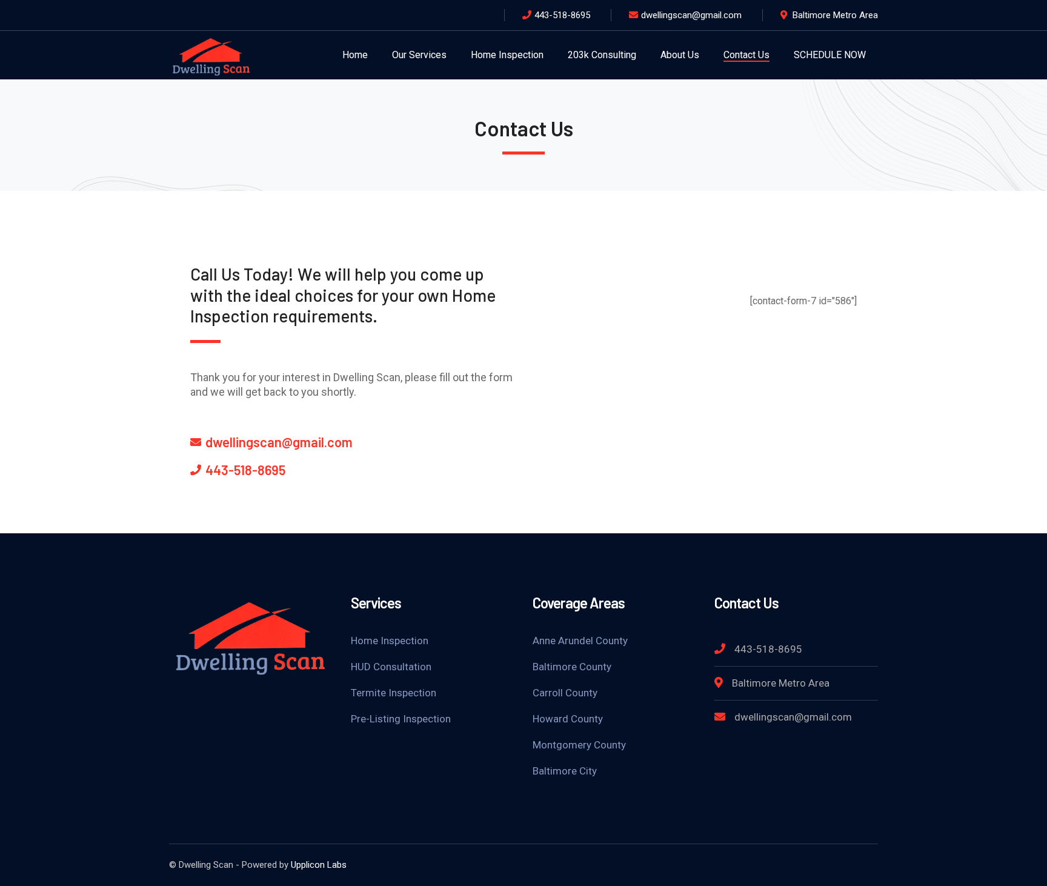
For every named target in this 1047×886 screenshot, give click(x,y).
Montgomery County (579, 745)
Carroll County (565, 693)
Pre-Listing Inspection (401, 719)
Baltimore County (572, 667)
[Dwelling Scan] (211, 54)
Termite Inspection (393, 693)
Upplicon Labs (319, 864)
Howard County (568, 719)
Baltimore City (565, 771)
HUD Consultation (391, 667)
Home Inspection (389, 641)
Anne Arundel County (580, 641)
